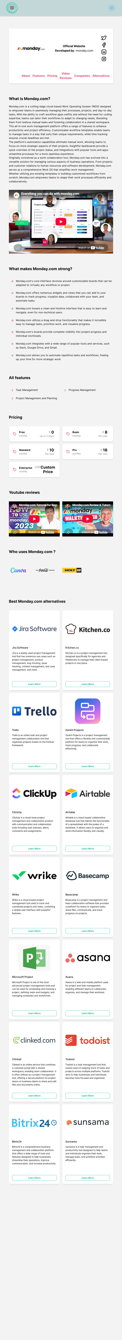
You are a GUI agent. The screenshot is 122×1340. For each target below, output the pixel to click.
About (26, 75)
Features (39, 75)
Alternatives (101, 75)
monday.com (84, 50)
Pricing (52, 75)
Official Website (74, 46)
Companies (82, 75)
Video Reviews (66, 76)
